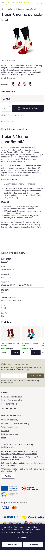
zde (30, 532)
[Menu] (2, 3)
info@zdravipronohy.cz (13, 400)
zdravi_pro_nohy (6, 408)
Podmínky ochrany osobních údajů (15, 423)
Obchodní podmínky (9, 420)
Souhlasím (33, 544)
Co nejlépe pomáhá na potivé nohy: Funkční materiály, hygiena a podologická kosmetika (19, 452)
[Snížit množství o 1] (9, 109)
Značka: (8, 61)
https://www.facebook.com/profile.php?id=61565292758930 (2, 408)
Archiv (8, 476)
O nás (3, 438)
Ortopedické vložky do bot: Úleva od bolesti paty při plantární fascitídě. (22, 470)
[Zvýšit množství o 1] (9, 106)
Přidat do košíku (30, 108)
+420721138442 (10, 404)
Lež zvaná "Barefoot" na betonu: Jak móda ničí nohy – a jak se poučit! (22, 464)
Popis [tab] (3, 122)
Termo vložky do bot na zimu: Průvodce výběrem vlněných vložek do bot (21, 458)
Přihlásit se (35, 376)
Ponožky (4, 261)
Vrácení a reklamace (9, 427)
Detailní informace (8, 78)
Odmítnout (12, 544)
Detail (16, 352)
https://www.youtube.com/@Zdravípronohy (14, 408)
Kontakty (5, 431)
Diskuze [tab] (10, 122)
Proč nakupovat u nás (10, 434)
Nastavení (22, 537)
